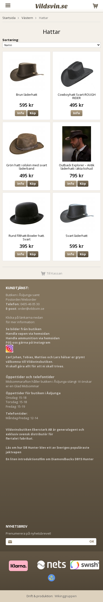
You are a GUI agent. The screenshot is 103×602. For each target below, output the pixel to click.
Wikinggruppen (66, 596)
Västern (27, 18)
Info (20, 113)
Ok (91, 541)
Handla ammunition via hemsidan (33, 338)
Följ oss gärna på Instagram (28, 342)
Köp (33, 113)
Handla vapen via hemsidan (28, 333)
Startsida (9, 18)
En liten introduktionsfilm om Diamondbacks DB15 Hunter (50, 459)
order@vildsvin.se (31, 308)
